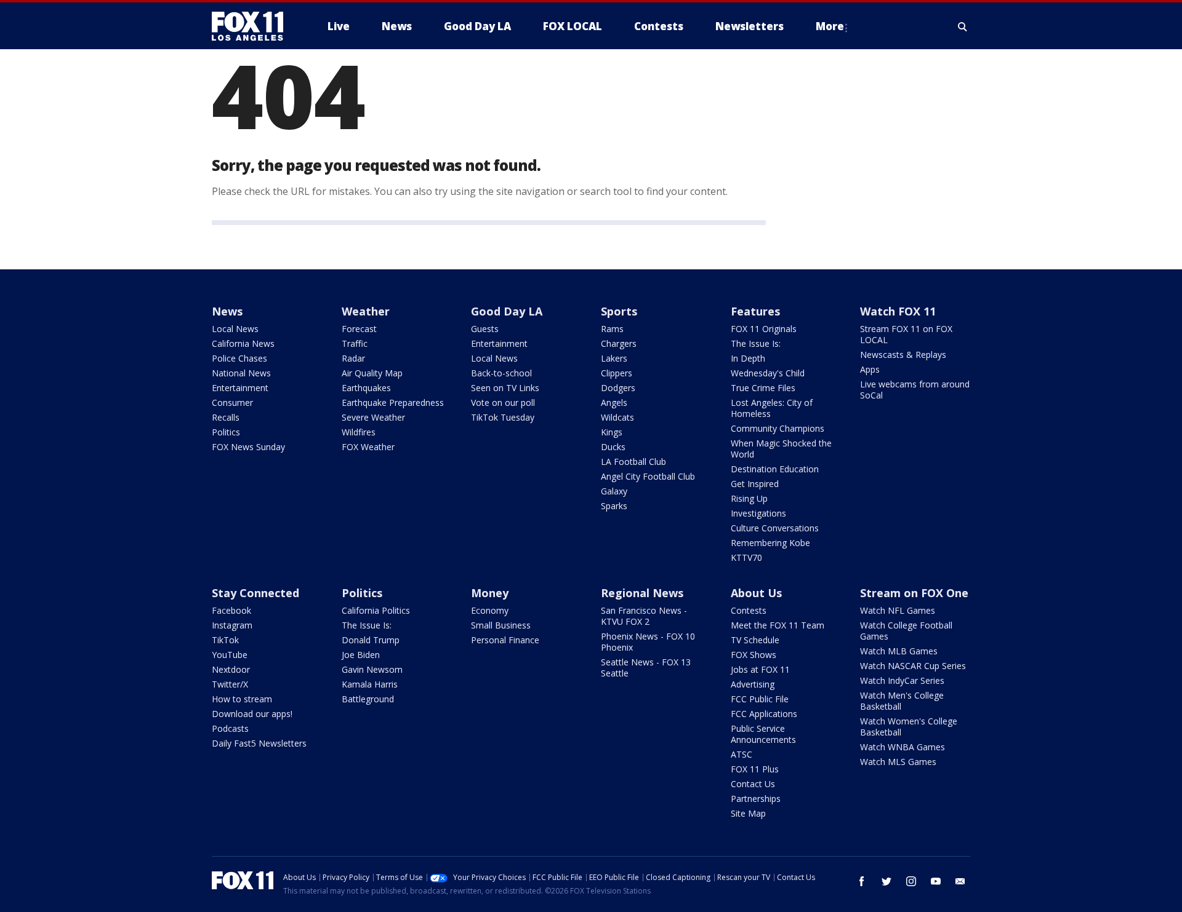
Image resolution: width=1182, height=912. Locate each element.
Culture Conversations (775, 528)
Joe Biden (361, 654)
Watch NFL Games (897, 610)
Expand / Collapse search (962, 26)
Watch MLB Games (899, 651)
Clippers (616, 373)
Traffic (355, 343)
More (830, 26)
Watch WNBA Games (902, 747)
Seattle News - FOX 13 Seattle (646, 667)
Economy (490, 610)
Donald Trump (371, 640)
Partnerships (756, 798)
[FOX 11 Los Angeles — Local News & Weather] (252, 26)
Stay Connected (255, 592)
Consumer (232, 402)
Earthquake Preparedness (393, 402)
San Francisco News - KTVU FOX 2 (644, 616)
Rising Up (749, 498)
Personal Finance (505, 640)
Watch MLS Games (898, 761)
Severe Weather (373, 417)
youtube (936, 881)
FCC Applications (764, 714)
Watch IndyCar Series (902, 680)
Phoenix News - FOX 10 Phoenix (648, 641)
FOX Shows (753, 654)
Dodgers (618, 388)
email (960, 881)
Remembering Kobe (770, 543)
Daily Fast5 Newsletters (259, 743)
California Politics (376, 610)
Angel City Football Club (648, 476)
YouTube (229, 654)
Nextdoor (231, 669)
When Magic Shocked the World (781, 448)
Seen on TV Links (505, 388)
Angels (614, 402)
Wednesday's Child (768, 373)
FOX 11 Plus (755, 769)
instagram (911, 881)
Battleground (368, 699)
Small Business (501, 625)
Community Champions (777, 428)
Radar (353, 358)
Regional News (642, 592)
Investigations (758, 513)
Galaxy (614, 491)
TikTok (225, 640)
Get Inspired (755, 484)
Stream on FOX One (914, 592)
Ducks (613, 447)
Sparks (614, 506)
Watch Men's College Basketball (902, 700)
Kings (611, 432)
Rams (612, 329)
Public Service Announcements (763, 734)
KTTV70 (746, 557)
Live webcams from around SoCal (915, 389)
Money (490, 592)
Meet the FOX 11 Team (777, 625)
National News (241, 373)
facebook (862, 881)
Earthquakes (366, 388)
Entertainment (240, 388)
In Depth (748, 358)
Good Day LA (506, 311)
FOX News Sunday (248, 447)
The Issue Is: (756, 343)
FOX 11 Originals (764, 329)
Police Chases (239, 358)
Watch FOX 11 (898, 311)
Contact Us (753, 784)
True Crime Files (763, 388)
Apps (870, 369)
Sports (619, 311)
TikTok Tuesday (502, 417)
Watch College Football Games (906, 630)
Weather (366, 311)
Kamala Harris (370, 684)
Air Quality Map (372, 373)
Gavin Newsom (372, 669)
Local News (235, 329)
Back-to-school (501, 373)
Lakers (614, 358)
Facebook (231, 610)
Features (755, 311)
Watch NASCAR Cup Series (913, 666)
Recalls (225, 417)
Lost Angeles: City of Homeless (772, 408)
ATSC (741, 754)
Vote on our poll (503, 402)
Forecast (359, 329)
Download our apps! (252, 714)
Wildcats (617, 417)
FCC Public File (760, 699)
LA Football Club (633, 461)
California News (243, 343)
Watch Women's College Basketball (908, 726)
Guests (485, 329)
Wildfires (359, 432)
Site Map (748, 813)
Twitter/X (230, 684)
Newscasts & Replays (903, 354)
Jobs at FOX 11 (760, 669)
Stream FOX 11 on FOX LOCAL (906, 334)
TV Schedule (755, 640)
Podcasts (230, 728)
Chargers (619, 343)
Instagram (232, 625)
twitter (886, 881)
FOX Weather (368, 447)
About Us (756, 592)
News (227, 311)
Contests (748, 610)
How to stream (242, 699)
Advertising (752, 684)
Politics (226, 432)
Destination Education (775, 469)
